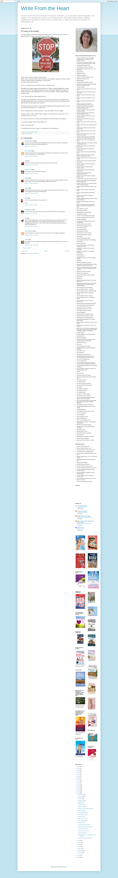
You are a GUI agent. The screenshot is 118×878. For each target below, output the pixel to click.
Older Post (67, 251)
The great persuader (83, 812)
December (80, 794)
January (80, 852)
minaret (26, 133)
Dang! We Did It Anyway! (82, 512)
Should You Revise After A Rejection (84, 517)
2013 (78, 789)
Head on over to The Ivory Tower (85, 808)
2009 (78, 857)
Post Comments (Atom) (32, 253)
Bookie (26, 178)
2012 (78, 791)
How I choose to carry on (84, 830)
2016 (78, 783)
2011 (78, 793)
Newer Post (24, 251)
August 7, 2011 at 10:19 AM (31, 156)
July (79, 840)
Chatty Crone (28, 169)
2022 (78, 770)
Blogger (65, 866)
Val (25, 218)
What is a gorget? (82, 806)
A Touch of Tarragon (82, 511)
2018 (78, 778)
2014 (78, 787)
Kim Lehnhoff (28, 151)
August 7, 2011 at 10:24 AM (31, 165)
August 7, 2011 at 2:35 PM (31, 226)
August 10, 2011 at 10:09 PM (31, 245)
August (80, 802)
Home (45, 251)
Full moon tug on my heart (84, 824)
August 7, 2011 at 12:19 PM (31, 193)
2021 (78, 772)
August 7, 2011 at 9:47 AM (31, 146)
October (80, 798)
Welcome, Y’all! (80, 528)
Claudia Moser (28, 209)
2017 (78, 781)
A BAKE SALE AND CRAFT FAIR (84, 523)
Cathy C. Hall (80, 527)
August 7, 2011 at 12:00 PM (31, 183)
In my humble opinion (83, 814)
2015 (78, 785)
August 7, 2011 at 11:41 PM (31, 235)
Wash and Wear (82, 810)
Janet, (26, 239)
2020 (78, 774)
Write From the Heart (45, 8)
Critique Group (81, 816)
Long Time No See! (81, 507)
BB (25, 161)
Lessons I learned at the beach (85, 838)
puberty (30, 133)
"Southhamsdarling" (82, 506)
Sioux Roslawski (29, 231)
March (79, 848)
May (79, 844)
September (81, 800)
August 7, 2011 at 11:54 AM (31, 173)
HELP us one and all (83, 818)
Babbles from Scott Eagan (83, 516)
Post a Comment (27, 248)
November (80, 796)
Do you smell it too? (82, 832)
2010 (78, 855)
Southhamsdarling (29, 141)
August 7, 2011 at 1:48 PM (31, 213)
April (79, 846)
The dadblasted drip (82, 820)
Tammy (27, 188)
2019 (78, 776)
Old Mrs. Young (81, 804)
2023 (78, 768)
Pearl (26, 198)
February (80, 850)
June (79, 842)
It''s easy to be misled (83, 828)
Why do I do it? (81, 822)
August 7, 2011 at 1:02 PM (31, 205)
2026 (78, 766)
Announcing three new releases (85, 826)
